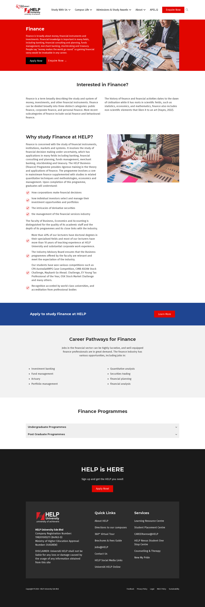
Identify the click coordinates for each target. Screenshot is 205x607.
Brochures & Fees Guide (108, 540)
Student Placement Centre (149, 527)
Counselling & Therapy (147, 551)
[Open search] (187, 9)
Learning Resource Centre (149, 520)
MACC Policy (161, 589)
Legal (152, 589)
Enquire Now (173, 9)
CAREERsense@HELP (146, 534)
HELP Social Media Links (108, 560)
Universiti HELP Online (107, 566)
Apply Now (36, 60)
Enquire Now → (57, 60)
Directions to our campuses (111, 527)
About (139, 9)
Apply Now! (102, 488)
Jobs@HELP (101, 547)
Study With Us (59, 9)
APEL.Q (154, 9)
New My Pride (142, 557)
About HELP (101, 520)
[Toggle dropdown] (69, 10)
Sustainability (174, 589)
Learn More (164, 314)
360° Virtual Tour (104, 534)
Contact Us (101, 553)
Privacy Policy (142, 589)
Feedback (130, 589)
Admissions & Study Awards (112, 9)
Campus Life (82, 9)
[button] (102, 427)
